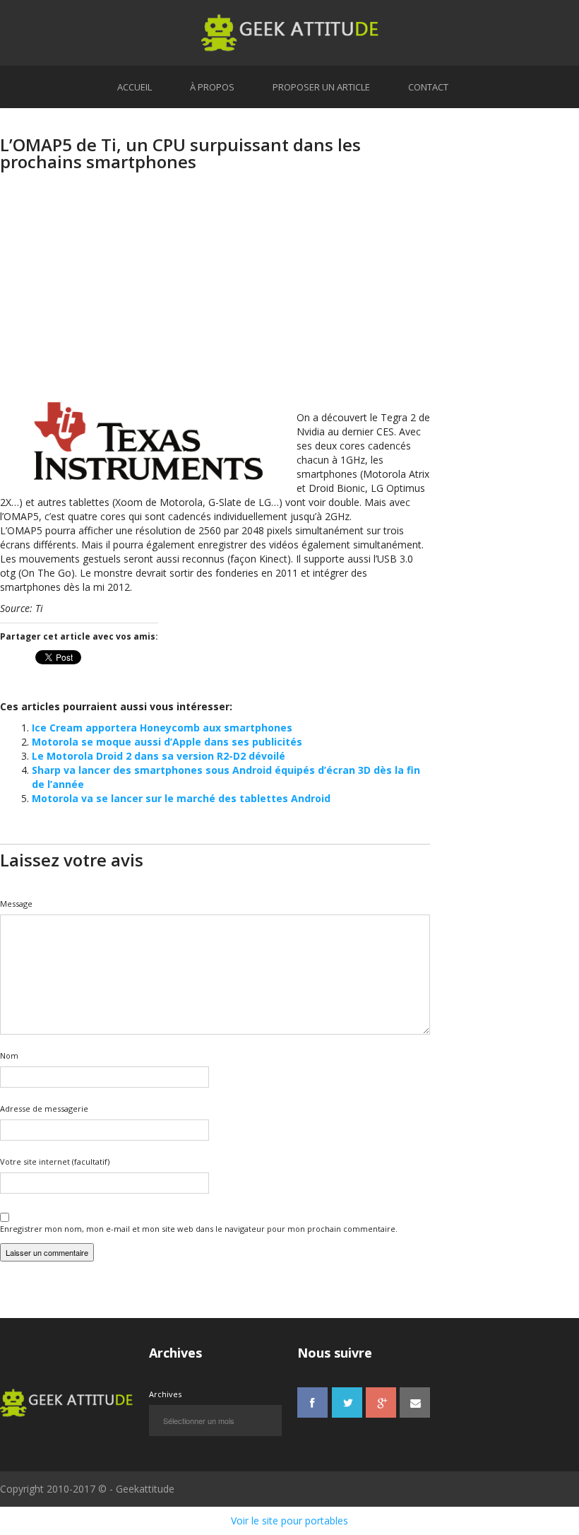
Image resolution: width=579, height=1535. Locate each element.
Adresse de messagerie (44, 1108)
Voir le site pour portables (289, 1520)
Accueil (134, 87)
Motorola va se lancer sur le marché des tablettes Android (181, 798)
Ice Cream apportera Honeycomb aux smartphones (162, 727)
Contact (428, 87)
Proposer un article (321, 87)
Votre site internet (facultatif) (54, 1161)
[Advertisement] (215, 297)
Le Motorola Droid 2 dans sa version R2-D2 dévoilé (158, 756)
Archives (165, 1394)
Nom (9, 1055)
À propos (212, 87)
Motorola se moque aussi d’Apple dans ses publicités (167, 741)
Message (16, 903)
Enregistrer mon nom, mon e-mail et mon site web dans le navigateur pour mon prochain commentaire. (199, 1228)
